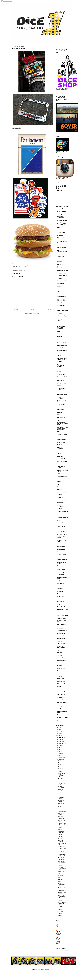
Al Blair (59, 391)
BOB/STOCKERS (61, 643)
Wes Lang (59, 652)
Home (32, 309)
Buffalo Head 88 (61, 606)
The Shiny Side (60, 264)
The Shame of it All (61, 417)
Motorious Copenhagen (60, 448)
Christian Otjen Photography (60, 506)
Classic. (60, 881)
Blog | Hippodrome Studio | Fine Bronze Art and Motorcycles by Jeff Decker (62, 690)
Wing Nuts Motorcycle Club (62, 610)
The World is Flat (61, 546)
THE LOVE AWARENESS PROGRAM (60, 365)
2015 (58, 731)
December (61, 737)
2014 (58, 733)
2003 (59, 794)
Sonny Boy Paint (61, 557)
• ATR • (58, 473)
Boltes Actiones (61, 569)
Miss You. (60, 838)
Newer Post (15, 309)
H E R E (19, 266)
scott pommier (60, 283)
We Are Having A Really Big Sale (62, 903)
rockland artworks (61, 554)
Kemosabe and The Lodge (62, 541)
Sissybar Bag (61, 818)
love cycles (60, 336)
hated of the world (61, 499)
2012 (58, 909)
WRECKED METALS (62, 220)
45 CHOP (59, 544)
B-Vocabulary (60, 593)
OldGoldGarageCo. (61, 572)
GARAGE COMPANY (62, 531)
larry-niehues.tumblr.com (62, 251)
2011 (58, 911)
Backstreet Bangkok (62, 461)
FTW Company (60, 583)
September (61, 743)
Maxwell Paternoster (62, 350)
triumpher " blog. (61, 347)
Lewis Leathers (60, 663)
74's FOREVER (60, 596)
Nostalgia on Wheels (62, 273)
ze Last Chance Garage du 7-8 (61, 389)
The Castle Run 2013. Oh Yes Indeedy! (61, 770)
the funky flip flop (61, 694)
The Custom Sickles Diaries (62, 578)
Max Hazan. (61, 816)
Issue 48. (60, 762)
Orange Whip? (61, 875)
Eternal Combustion (62, 559)
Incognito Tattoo (61, 668)
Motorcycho (60, 227)
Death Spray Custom (62, 259)
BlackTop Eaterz (61, 502)
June (60, 749)
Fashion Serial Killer (62, 394)
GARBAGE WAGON (62, 275)
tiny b (58, 649)
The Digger (59, 489)
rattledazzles (60, 655)
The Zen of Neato (61, 451)
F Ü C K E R (60, 641)
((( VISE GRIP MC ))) (61, 697)
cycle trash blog (61, 681)
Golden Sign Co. (61, 232)
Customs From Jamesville (60, 267)
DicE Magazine (58, 931)
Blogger (47, 969)
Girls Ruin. (60, 829)
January (60, 759)
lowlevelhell (60, 588)
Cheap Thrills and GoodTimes (61, 628)
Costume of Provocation (60, 323)
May (60, 751)
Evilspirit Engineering (62, 414)
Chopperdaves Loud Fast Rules (62, 340)
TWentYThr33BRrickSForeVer (62, 471)
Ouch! (59, 877)
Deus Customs (60, 574)
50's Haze (59, 494)
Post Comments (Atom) (34, 313)
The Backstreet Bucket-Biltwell (60, 217)
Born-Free (59, 288)
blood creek (60, 699)
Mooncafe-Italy (60, 635)
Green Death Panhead (62, 517)
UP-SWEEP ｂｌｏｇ (62, 476)
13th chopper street (62, 683)
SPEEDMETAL (60, 591)
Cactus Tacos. (61, 871)
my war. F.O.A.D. (61, 604)
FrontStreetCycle (61, 486)
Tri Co (58, 520)
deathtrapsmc (60, 333)
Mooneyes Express (61, 208)
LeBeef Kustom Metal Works (62, 712)
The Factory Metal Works (61, 401)
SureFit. (60, 834)
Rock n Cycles (60, 302)
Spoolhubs (59, 665)
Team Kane (60, 586)
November (61, 739)
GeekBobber (60, 235)
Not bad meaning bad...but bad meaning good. (62, 423)
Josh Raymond (60, 409)
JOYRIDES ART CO (61, 342)
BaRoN (59, 245)
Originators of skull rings (61, 238)
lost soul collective (61, 638)
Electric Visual (60, 380)
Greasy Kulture (60, 256)
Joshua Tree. (61, 859)
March (60, 755)
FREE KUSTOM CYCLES (61, 514)
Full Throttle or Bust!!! (62, 270)
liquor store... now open (61, 566)
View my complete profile (58, 942)
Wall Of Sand (61, 857)
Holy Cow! (60, 766)
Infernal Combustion (62, 345)
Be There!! (60, 879)
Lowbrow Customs (61, 657)
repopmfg (59, 676)
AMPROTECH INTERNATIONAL (61, 647)
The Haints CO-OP (61, 280)
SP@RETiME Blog (61, 383)
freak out (59, 371)
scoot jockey (60, 686)
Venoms (59, 599)
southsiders (60, 580)
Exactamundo (60, 369)
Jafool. (59, 873)
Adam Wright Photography (60, 398)
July (60, 747)
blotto (58, 331)
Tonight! (60, 836)
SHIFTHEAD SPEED (62, 479)
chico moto (60, 385)
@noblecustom (60, 720)
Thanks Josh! (61, 906)
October (60, 741)
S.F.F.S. (59, 431)
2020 (58, 729)
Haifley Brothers (61, 404)
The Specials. (61, 760)
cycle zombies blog (61, 296)
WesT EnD (59, 361)
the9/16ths (59, 464)
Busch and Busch (61, 442)
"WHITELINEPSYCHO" (62, 511)
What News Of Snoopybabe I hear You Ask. (62, 868)
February (61, 757)
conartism (59, 412)
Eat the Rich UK (61, 526)
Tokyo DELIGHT (61, 613)
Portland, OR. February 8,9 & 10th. (62, 783)
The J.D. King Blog (61, 624)
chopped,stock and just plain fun (61, 523)
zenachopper (60, 278)
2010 (58, 913)
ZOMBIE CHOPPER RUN (61, 621)
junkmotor (59, 261)
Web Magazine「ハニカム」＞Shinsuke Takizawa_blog (62, 428)
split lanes (59, 481)
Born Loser (60, 714)
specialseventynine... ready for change (62, 359)
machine (59, 307)
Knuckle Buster (61, 305)
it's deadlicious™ (61, 458)
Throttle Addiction (61, 660)
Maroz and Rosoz (61, 633)
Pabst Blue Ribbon (61, 618)
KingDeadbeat (60, 407)
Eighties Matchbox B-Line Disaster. (61, 884)
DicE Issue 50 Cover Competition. (61, 889)
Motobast (59, 230)
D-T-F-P (59, 484)
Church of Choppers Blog (62, 242)
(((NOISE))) (59, 508)
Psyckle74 (59, 453)
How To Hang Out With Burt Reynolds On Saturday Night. (61, 898)
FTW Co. (59, 355)
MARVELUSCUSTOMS (62, 615)
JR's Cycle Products (62, 534)
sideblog (59, 286)
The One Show (61, 846)
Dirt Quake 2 (61, 764)
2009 (58, 915)
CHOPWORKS (60, 353)
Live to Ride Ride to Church (62, 467)
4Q (57, 670)
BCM (58, 291)
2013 (58, 735)
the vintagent (60, 214)
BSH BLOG (60, 708)
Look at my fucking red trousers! (62, 563)
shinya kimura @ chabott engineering (62, 316)
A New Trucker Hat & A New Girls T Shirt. (61, 854)
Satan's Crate (60, 678)
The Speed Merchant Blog (62, 703)
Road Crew (59, 313)
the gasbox (60, 551)
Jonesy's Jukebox (61, 247)
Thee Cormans (60, 601)
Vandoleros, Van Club (62, 492)
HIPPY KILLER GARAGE (60, 320)
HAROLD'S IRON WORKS (61, 537)
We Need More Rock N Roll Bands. (61, 797)
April (60, 753)
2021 (58, 727)
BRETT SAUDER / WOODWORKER (61, 300)
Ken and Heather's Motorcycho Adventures (61, 327)
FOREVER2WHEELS (62, 630)
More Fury (59, 706)
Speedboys (60, 293)
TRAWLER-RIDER (61, 211)
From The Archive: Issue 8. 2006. (62, 791)
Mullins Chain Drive (61, 439)
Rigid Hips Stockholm (62, 420)
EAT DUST (59, 444)
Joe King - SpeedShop (62, 310)
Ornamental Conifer (62, 437)
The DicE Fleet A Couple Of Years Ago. (62, 850)
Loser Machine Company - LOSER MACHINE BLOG (61, 223)
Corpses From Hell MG (62, 434)
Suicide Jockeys (61, 374)
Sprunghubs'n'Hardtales (62, 377)
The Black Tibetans (61, 549)
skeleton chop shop (62, 253)
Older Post (49, 309)
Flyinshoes (59, 529)
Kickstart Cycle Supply (62, 717)
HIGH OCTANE (60, 497)
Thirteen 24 (60, 456)
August (60, 745)
